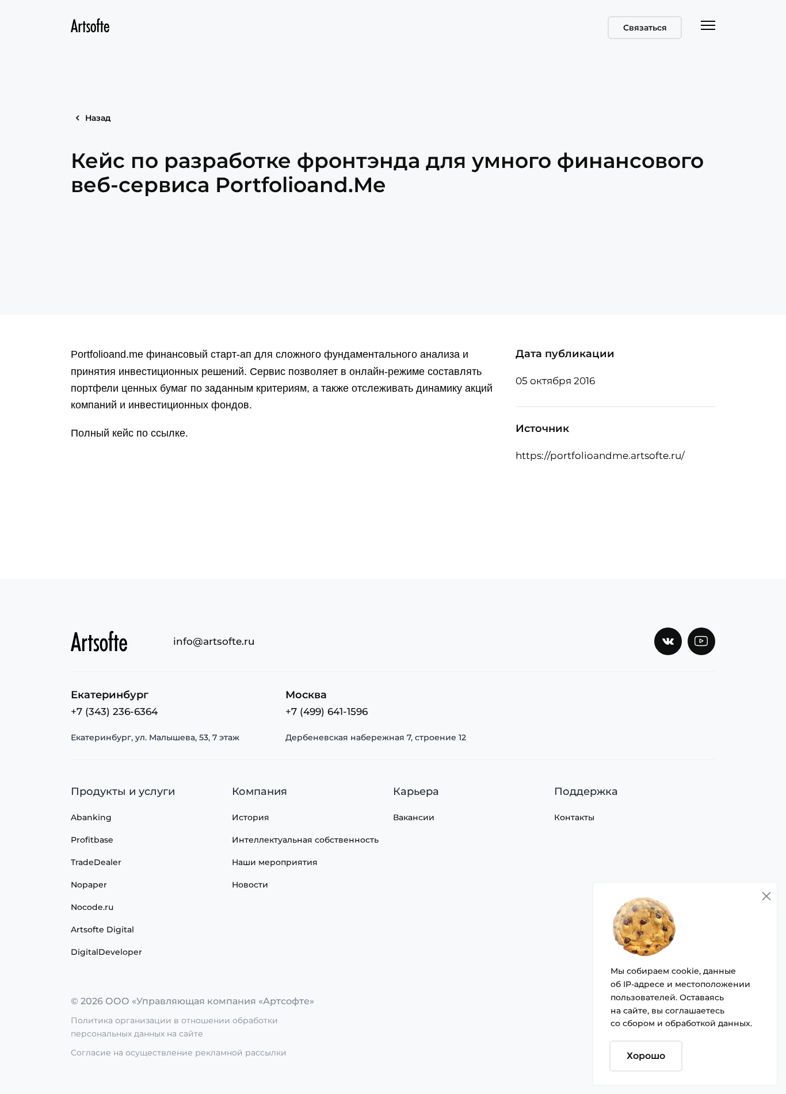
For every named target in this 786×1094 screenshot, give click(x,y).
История (250, 817)
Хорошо (646, 1055)
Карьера (416, 791)
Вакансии (413, 817)
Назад (98, 118)
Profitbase (92, 840)
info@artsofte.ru (214, 641)
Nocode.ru (92, 907)
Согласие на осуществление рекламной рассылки (179, 1052)
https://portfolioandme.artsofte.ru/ (600, 455)
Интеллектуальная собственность (305, 840)
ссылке (168, 433)
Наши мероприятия (275, 862)
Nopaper (89, 884)
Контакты (574, 817)
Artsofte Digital (102, 929)
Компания (259, 791)
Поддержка (586, 791)
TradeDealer (96, 862)
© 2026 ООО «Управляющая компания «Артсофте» (192, 1001)
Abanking (91, 817)
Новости (250, 884)
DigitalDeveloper (106, 952)
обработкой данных (707, 1023)
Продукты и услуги (123, 791)
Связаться (645, 27)
